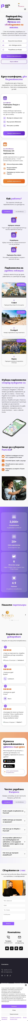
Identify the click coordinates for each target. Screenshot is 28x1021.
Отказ (14, 1010)
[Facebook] (7, 948)
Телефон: (8, 941)
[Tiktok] (21, 948)
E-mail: (19, 941)
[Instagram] (11, 948)
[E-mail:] (19, 937)
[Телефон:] (8, 937)
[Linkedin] (16, 948)
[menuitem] (18, 3)
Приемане (14, 1006)
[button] (26, 985)
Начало (25, 1017)
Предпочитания (14, 1014)
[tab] (7, 211)
